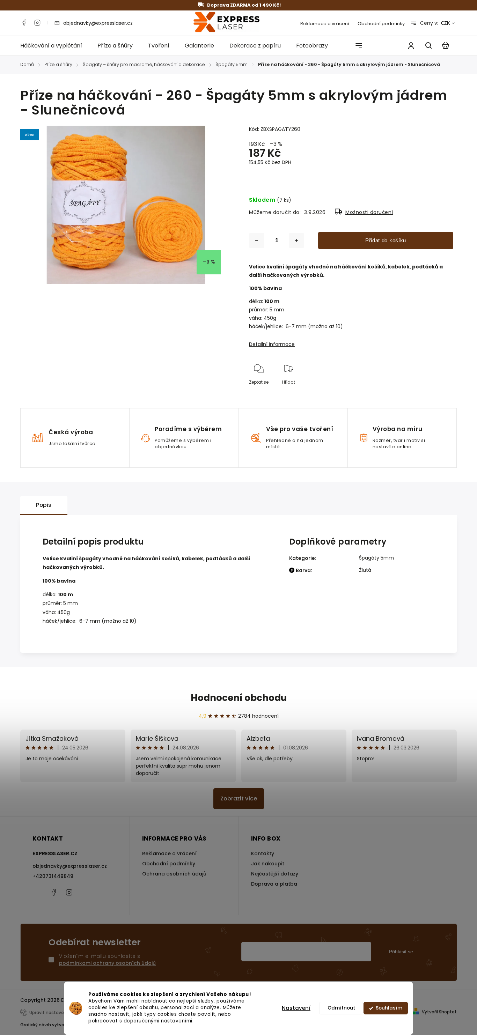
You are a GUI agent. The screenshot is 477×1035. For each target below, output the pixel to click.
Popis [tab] (44, 505)
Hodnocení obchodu (239, 698)
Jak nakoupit (267, 863)
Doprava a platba (274, 883)
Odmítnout (341, 1008)
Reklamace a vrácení (324, 23)
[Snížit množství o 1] (256, 240)
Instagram (37, 23)
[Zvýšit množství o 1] (296, 240)
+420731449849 (52, 876)
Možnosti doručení (369, 212)
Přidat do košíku (385, 240)
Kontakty (262, 853)
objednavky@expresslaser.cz (69, 866)
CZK (445, 23)
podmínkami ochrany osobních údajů (107, 963)
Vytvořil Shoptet (439, 1012)
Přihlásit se (401, 951)
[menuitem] (55, 46)
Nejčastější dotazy (274, 873)
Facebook (24, 23)
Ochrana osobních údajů (174, 873)
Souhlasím (389, 1008)
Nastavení (296, 1008)
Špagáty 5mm (376, 557)
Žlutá (365, 570)
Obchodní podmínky (381, 23)
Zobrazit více (238, 798)
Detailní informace (272, 344)
